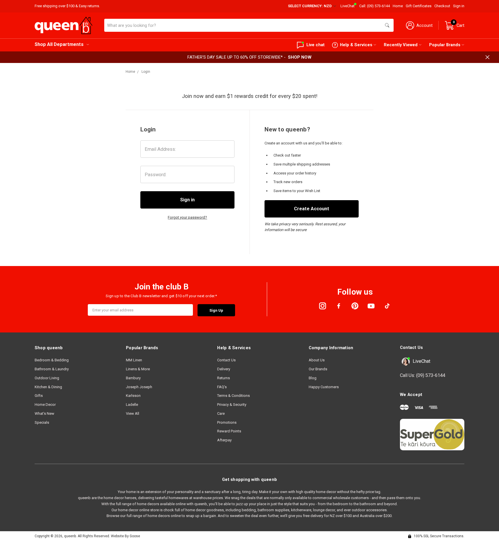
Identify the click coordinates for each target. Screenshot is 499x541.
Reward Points (229, 431)
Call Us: (422, 375)
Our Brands (318, 369)
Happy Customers (324, 387)
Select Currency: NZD (310, 6)
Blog (312, 378)
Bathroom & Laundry (52, 369)
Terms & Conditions (233, 395)
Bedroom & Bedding (52, 360)
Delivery (223, 369)
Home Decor (45, 404)
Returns (223, 378)
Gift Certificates (418, 6)
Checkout (442, 6)
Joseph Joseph (139, 387)
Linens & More (138, 369)
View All (132, 413)
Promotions (227, 422)
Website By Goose (125, 536)
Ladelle (132, 404)
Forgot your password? (187, 217)
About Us (317, 360)
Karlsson (133, 395)
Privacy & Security (231, 404)
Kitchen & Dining (48, 387)
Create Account (311, 208)
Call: (374, 6)
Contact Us (226, 360)
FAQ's (222, 387)
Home (398, 6)
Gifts (39, 395)
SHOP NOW (300, 57)
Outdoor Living (47, 378)
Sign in (458, 6)
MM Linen (134, 360)
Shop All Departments (59, 44)
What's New (44, 413)
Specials (42, 422)
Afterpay (224, 440)
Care (221, 413)
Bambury (133, 378)
